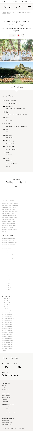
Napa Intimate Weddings (7, 316)
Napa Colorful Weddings (7, 338)
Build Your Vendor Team (7, 422)
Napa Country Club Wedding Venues (10, 211)
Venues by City (5, 231)
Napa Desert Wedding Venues (8, 221)
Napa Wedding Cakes (6, 262)
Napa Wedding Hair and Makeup (9, 265)
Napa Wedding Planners (7, 252)
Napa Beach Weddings (7, 334)
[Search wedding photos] (24, 1)
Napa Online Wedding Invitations (9, 238)
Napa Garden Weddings (7, 330)
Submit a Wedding (6, 397)
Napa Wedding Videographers (8, 258)
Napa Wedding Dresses (7, 275)
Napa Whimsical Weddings (7, 346)
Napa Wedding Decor (6, 269)
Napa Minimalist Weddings (7, 342)
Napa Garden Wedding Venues (8, 223)
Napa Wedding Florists (7, 256)
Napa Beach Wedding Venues (8, 219)
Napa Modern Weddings (7, 310)
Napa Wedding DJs (6, 289)
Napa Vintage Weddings (7, 314)
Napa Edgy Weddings (6, 304)
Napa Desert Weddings (7, 326)
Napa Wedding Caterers (7, 260)
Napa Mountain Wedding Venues (9, 225)
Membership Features (6, 408)
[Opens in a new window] (6, 1)
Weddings (4, 12)
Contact (3, 387)
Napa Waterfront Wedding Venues (9, 229)
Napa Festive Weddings (7, 348)
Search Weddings (5, 420)
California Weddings (11, 12)
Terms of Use (13, 428)
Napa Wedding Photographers (8, 254)
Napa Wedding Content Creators (9, 246)
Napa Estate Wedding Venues (8, 209)
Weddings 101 (5, 399)
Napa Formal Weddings (7, 306)
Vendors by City (5, 291)
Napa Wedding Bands (6, 287)
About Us (4, 385)
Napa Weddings (20, 12)
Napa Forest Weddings (7, 328)
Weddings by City (5, 350)
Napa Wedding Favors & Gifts (8, 240)
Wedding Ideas (5, 401)
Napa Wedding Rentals (7, 271)
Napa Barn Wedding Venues (8, 213)
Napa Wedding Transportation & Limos (10, 242)
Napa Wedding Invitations (7, 264)
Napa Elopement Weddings (8, 318)
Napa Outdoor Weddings (7, 322)
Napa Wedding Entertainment (8, 244)
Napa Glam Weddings (6, 300)
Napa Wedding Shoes (6, 277)
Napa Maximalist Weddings (7, 340)
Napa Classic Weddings (7, 302)
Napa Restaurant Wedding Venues (9, 217)
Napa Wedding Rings (6, 285)
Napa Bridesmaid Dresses (7, 281)
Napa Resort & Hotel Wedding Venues (10, 203)
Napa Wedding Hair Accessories (9, 279)
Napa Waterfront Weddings (8, 336)
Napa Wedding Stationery (7, 248)
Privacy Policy (21, 428)
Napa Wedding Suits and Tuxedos (9, 283)
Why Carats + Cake (6, 406)
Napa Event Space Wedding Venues (10, 205)
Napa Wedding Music (6, 267)
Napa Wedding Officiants (7, 273)
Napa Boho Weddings (6, 298)
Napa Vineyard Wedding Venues (9, 207)
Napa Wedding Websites (7, 250)
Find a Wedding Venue (7, 424)
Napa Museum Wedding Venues (9, 215)
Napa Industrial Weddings (7, 308)
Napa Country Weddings (7, 324)
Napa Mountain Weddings (7, 332)
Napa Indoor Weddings (7, 320)
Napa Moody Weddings (7, 344)
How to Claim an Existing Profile (9, 412)
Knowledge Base (5, 389)
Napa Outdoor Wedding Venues (8, 227)
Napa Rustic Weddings (7, 312)
